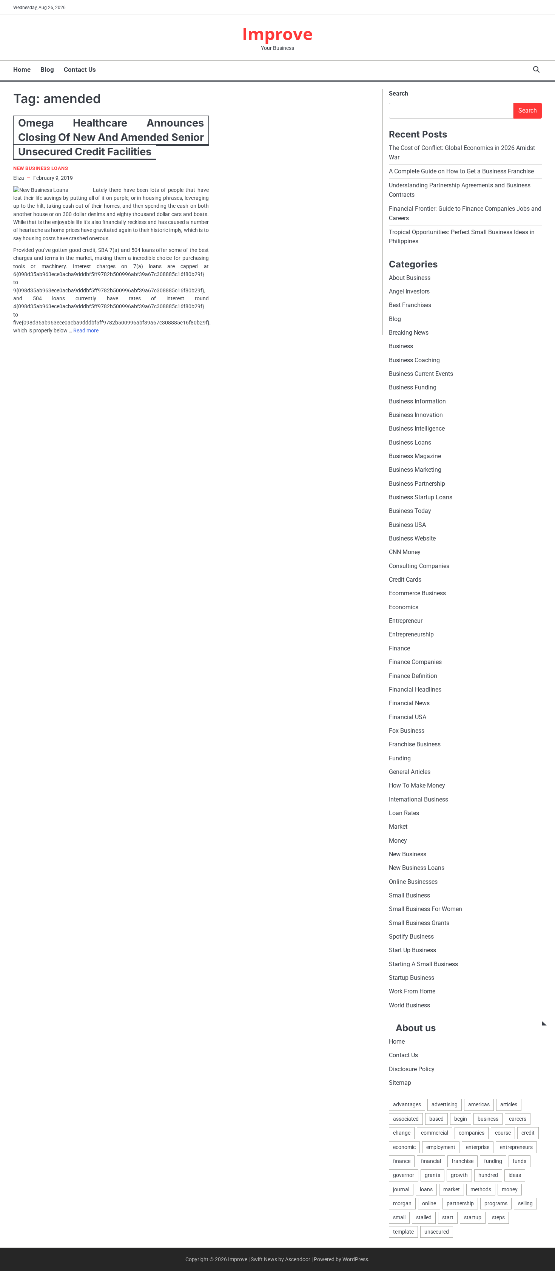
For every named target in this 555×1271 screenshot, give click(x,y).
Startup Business (411, 977)
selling (525, 1203)
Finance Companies (415, 662)
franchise (462, 1161)
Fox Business (406, 730)
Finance (399, 648)
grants (432, 1175)
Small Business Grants (419, 923)
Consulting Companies (419, 566)
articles (508, 1104)
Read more (86, 330)
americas (479, 1104)
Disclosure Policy (412, 1069)
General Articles (409, 771)
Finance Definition (413, 676)
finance (401, 1161)
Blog (47, 69)
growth (459, 1175)
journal (401, 1189)
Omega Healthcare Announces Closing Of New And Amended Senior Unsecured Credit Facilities (111, 137)
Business (401, 346)
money (510, 1189)
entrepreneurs (516, 1147)
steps (498, 1217)
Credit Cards (405, 579)
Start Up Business (412, 950)
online (429, 1203)
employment (440, 1147)
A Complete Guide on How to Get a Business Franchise (461, 171)
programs (495, 1203)
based (436, 1119)
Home (22, 69)
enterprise (477, 1147)
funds (519, 1161)
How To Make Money (417, 785)
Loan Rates (404, 813)
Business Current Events (421, 373)
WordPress (355, 1259)
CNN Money (405, 552)
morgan (402, 1203)
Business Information (417, 401)
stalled (424, 1217)
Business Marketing (415, 469)
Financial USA (407, 717)
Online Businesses (413, 881)
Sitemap (400, 1082)
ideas (515, 1175)
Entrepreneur (405, 620)
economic (404, 1147)
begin (460, 1119)
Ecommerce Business (417, 593)
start (447, 1217)
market (451, 1189)
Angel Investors (409, 291)
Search (398, 93)
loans (426, 1189)
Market (398, 826)
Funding (400, 758)
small (399, 1217)
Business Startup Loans (420, 497)
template (403, 1232)
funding (493, 1161)
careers (517, 1119)
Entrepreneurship (411, 634)
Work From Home (412, 991)
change (401, 1133)
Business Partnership (417, 483)
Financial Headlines (415, 689)
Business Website (412, 538)
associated (406, 1119)
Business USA (407, 524)
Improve (277, 33)
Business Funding (412, 387)
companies (471, 1133)
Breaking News (409, 332)
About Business (409, 277)
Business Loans (410, 442)
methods (480, 1189)
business (488, 1119)
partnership (460, 1203)
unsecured (436, 1232)
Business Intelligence (417, 428)
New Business (407, 854)
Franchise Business (415, 744)
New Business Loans (40, 168)
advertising (445, 1104)
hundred (488, 1175)
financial (431, 1161)
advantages (407, 1104)
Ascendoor (297, 1259)
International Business (418, 799)
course (503, 1133)
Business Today (410, 510)
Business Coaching (414, 360)
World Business (409, 1005)
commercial (434, 1133)
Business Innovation (416, 415)
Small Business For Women (425, 909)
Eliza (18, 178)
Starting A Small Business (423, 964)
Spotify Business (411, 936)
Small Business (409, 895)
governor (403, 1175)
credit (528, 1133)
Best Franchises (410, 305)
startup (472, 1217)
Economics (403, 607)
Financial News (409, 703)
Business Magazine (415, 456)
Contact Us (80, 69)
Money (398, 840)
